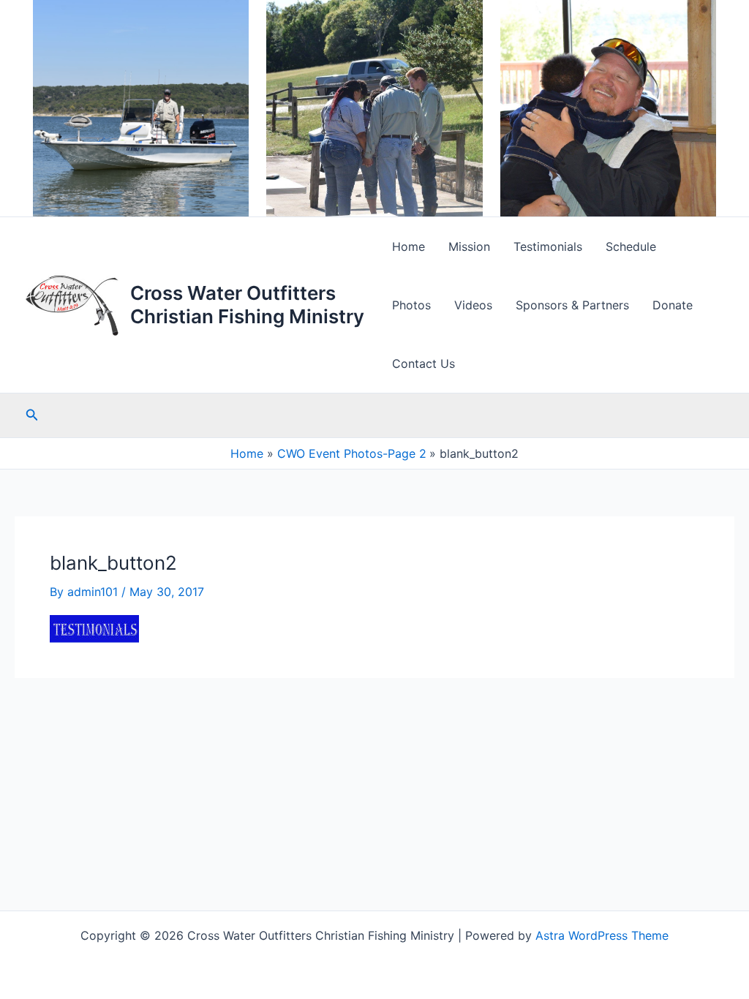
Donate (672, 305)
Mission (469, 246)
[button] (32, 415)
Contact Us (423, 363)
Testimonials (547, 246)
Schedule (631, 246)
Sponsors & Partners (572, 305)
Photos (411, 305)
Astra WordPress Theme (602, 935)
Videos (473, 305)
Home (408, 246)
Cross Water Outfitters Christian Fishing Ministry (247, 304)
